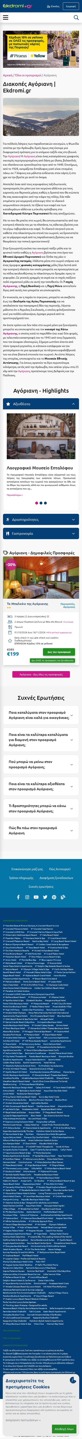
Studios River (61, 1099)
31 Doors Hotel (29, 1143)
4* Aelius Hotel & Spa (12, 1053)
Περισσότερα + (15, 494)
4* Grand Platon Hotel (54, 953)
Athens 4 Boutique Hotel (14, 1140)
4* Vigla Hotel (40, 1233)
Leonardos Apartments (60, 1040)
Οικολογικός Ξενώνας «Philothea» (45, 1071)
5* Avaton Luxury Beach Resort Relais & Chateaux (25, 1298)
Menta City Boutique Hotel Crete (18, 1261)
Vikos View (39, 1323)
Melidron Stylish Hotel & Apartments (46, 1320)
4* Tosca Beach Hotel (35, 947)
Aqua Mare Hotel (33, 1205)
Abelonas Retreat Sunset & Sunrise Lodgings (23, 1289)
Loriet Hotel (8, 1093)
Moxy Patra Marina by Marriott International (48, 1012)
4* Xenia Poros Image (35, 962)
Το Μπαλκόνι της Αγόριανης (50, 1065)
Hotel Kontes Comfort (13, 1205)
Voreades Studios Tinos (13, 1314)
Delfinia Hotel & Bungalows (15, 1239)
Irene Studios (60, 975)
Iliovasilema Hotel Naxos (65, 1242)
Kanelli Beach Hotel (12, 972)
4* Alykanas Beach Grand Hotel (37, 975)
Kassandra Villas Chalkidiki (15, 1320)
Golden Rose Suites (11, 1062)
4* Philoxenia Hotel (37, 997)
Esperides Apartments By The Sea (18, 1130)
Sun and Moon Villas (37, 1118)
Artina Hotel (8, 1090)
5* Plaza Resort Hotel (12, 1165)
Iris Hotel (30, 1046)
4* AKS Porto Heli (33, 953)
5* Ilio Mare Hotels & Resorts (16, 950)
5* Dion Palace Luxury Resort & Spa (45, 956)
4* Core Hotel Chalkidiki (64, 1087)
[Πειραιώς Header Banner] (41, 48)
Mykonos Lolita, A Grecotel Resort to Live (21, 1274)
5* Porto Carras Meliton (65, 972)
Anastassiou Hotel (30, 1109)
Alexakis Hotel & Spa (48, 1143)
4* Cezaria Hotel (61, 1031)
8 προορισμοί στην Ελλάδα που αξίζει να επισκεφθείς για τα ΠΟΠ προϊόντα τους (38, 1359)
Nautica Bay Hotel (40, 941)
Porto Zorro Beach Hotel (34, 981)
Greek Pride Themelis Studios (55, 1124)
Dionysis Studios (66, 1056)
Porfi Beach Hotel (30, 1255)
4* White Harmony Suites (14, 1221)
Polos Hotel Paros (55, 1158)
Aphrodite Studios (39, 1102)
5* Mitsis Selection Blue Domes (49, 1162)
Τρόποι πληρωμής (21, 878)
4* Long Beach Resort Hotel (63, 941)
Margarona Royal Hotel (55, 1000)
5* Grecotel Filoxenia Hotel (15, 928)
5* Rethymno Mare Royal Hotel (51, 1252)
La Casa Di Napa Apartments (15, 1115)
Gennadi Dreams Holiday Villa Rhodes (44, 1314)
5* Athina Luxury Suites (33, 1158)
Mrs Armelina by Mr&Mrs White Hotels (48, 1245)
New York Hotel (65, 1155)
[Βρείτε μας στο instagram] (27, 897)
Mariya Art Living (11, 1199)
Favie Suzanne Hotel (55, 1009)
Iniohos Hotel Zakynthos (14, 1236)
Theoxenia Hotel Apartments (16, 978)
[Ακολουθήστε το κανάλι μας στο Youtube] (36, 897)
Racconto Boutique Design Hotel (18, 1087)
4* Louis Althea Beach (38, 1277)
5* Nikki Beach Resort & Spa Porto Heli (20, 1018)
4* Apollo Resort (64, 1239)
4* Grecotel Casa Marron (42, 928)
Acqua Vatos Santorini (35, 1059)
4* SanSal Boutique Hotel (43, 1155)
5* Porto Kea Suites (42, 1152)
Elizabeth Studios (34, 1000)
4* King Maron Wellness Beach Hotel (19, 1096)
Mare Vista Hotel (10, 984)
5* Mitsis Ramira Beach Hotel (58, 1168)
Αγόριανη (14, 156)
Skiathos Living (10, 1084)
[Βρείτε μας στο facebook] (18, 897)
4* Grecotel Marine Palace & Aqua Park (44, 931)
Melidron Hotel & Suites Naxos (50, 1130)
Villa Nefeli (36, 1168)
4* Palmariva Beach (11, 981)
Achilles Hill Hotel (11, 1040)
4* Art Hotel (40, 1224)
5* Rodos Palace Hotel (40, 1006)
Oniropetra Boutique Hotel (49, 1021)
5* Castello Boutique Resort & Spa (18, 1177)
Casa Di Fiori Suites (54, 1230)
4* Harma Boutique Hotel (48, 1177)
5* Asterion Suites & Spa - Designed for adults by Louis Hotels (30, 1202)
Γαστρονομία (22, 533)
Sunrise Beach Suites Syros (39, 1242)
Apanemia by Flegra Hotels (15, 1015)
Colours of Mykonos (29, 1214)
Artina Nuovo (29, 1171)
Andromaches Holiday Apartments (56, 1214)
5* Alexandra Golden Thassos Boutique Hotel (48, 1028)
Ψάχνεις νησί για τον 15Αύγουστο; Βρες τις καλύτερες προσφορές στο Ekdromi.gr (39, 1372)
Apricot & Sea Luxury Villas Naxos (41, 1267)
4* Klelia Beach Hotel (12, 962)
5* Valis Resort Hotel (49, 934)
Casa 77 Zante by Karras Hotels (44, 1149)
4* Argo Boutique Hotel (36, 1165)
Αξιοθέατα (21, 404)
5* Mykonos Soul (10, 1218)
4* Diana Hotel (9, 1043)
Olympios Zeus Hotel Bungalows (51, 1133)
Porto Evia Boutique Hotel (15, 1006)
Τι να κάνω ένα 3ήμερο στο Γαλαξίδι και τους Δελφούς (27, 1365)
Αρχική (8, 75)
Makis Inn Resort (10, 1180)
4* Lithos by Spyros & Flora (41, 1221)
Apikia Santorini (33, 1211)
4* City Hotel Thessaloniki (14, 1056)
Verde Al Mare (62, 1146)
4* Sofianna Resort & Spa (14, 1277)
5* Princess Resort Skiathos (31, 1084)
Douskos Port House (12, 1034)
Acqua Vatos (34, 1112)
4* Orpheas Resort (11, 1255)
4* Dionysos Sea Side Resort (15, 1245)
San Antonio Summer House (56, 1115)
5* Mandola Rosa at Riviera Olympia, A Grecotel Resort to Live (31, 925)
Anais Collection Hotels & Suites (43, 1140)
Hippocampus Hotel (32, 1183)
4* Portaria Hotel (31, 1034)
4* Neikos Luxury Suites (29, 1043)
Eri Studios (39, 1180)
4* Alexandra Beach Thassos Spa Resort (49, 1074)
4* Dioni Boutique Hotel (14, 1028)
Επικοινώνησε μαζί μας (27, 869)
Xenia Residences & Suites (42, 1239)
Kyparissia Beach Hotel (51, 1109)
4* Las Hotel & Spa (11, 1109)
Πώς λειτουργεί (59, 869)
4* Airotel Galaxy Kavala (43, 1025)
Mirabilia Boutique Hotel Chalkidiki (38, 1077)
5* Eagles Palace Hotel (13, 1230)
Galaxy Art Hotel (43, 1087)
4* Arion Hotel (9, 959)
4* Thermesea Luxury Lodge (16, 1168)
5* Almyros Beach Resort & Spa (61, 1180)
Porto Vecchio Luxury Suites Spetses (19, 1301)
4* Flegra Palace (57, 1165)
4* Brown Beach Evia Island (44, 978)
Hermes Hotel (9, 1162)
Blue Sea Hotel (64, 1015)
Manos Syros (68, 1071)
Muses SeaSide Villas (62, 1006)
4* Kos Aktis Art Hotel (53, 1183)
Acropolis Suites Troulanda (15, 1149)
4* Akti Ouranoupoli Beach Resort (18, 1106)
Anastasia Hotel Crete (59, 1283)
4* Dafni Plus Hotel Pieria (46, 1264)
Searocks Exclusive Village (41, 1068)
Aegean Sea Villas (64, 1218)
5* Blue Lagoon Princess (50, 959)
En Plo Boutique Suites (13, 1211)
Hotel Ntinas (49, 1062)
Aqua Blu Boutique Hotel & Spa (35, 1199)
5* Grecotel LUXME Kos (13, 931)
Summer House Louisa (13, 1146)
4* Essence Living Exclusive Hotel (18, 1121)
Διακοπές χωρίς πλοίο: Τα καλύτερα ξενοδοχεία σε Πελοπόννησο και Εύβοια (37, 1356)
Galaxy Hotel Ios (31, 1124)
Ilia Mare (30, 1133)
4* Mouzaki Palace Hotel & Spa (37, 972)
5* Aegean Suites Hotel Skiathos (17, 1264)
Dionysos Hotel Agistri (54, 1205)
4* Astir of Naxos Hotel (28, 1227)
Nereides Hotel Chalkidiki (14, 1311)
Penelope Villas (10, 1214)
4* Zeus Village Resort (44, 1295)
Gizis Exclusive (25, 1162)
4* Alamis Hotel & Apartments (37, 1127)
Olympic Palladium (57, 1224)
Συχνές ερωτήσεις (41, 886)
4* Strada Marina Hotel (28, 1208)
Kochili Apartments (32, 1062)
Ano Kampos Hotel (11, 1143)
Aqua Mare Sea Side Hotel (55, 1090)
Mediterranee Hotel (46, 1106)
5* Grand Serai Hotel (57, 938)
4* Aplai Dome (9, 1189)
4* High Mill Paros (11, 1009)
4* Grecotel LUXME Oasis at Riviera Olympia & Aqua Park (28, 994)
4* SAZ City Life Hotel (61, 1003)
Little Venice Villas (52, 1274)
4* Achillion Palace (11, 1158)
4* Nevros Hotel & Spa (13, 1133)
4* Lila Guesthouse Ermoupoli (16, 1317)
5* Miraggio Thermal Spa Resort (36, 1031)
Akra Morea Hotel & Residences (17, 987)
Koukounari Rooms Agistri (29, 1093)
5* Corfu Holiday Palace (62, 969)
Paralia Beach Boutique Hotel (42, 1056)
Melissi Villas (9, 1227)
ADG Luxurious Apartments (56, 1037)
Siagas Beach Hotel (11, 975)
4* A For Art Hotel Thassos (15, 1068)
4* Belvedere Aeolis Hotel (29, 1090)
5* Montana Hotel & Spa (34, 938)
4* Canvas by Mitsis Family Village (18, 1186)
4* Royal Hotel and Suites (14, 1112)
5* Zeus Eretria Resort (13, 947)
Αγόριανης (10, 286)
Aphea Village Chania (58, 1292)
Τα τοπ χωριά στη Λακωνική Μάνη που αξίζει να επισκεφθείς (30, 1368)
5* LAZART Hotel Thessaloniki (39, 1146)
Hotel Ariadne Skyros (12, 1249)
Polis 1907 (40, 1261)
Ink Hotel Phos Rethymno (54, 1286)
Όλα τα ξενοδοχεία (11, 1330)
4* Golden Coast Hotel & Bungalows (52, 944)
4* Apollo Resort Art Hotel (15, 1071)
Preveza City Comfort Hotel (36, 1137)
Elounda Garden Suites (63, 1189)
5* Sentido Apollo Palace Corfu (17, 1174)
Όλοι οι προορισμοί (28, 75)
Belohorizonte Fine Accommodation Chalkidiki (24, 1292)
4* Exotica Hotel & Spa (58, 947)
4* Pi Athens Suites (11, 1127)
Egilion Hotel (35, 1037)
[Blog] (63, 897)
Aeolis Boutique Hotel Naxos (16, 1025)
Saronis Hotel (54, 1059)
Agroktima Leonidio (12, 1050)
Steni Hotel (36, 1115)
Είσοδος (54, 6)
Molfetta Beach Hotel (53, 1211)
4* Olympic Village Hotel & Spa (35, 969)
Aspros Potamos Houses (13, 1270)
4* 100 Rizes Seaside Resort (34, 1040)
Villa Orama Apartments (63, 1137)
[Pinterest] (54, 897)
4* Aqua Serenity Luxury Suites (17, 1283)
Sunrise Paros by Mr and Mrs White (18, 1252)
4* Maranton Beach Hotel (14, 956)
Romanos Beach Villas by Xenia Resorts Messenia (25, 1308)
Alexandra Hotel (65, 1106)
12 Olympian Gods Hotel (57, 984)
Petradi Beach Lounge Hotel (54, 1227)
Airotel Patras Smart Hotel (61, 1053)
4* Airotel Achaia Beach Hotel (45, 950)
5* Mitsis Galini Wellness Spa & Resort (20, 934)
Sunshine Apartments (13, 1059)
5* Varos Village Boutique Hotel (17, 1224)
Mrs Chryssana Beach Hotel (42, 1015)
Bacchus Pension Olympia (40, 1099)
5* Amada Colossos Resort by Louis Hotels (22, 1286)
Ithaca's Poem (63, 1077)
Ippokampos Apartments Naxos (17, 1233)
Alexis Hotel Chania (12, 1196)
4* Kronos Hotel (54, 962)
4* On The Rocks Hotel (35, 1249)
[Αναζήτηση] (76, 17)
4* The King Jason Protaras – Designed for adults (25, 1305)
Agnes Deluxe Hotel (12, 1137)
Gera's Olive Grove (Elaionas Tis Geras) (50, 1081)
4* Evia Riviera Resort (12, 953)
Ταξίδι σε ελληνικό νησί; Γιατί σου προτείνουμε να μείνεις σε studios (33, 1350)
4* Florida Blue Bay (27, 959)
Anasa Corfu (26, 1180)
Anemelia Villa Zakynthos (58, 1270)
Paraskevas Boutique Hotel (46, 1174)
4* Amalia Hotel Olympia (14, 1012)
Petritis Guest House (12, 1124)
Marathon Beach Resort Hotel (16, 1081)
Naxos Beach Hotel (11, 1183)
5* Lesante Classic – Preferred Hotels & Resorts (24, 1258)
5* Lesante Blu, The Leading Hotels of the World (49, 1236)
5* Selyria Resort (10, 969)
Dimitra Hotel (40, 1283)
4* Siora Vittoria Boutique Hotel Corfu (41, 1050)
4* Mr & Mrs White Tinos (32, 984)
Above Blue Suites (11, 1031)
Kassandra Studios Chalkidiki (46, 1317)
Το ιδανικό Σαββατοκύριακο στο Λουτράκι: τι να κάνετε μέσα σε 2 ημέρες (35, 1353)
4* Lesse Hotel (55, 981)
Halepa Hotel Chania (59, 1233)
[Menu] (5, 17)
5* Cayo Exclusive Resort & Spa (17, 1152)
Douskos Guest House (51, 1208)
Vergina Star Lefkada (45, 1121)
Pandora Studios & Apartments (17, 1295)
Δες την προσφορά (59, 652)
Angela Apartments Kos (13, 1242)
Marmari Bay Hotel (55, 1323)
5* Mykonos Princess (47, 1171)
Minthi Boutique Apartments (16, 1074)
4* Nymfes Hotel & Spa (13, 1000)
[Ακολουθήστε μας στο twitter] (45, 897)
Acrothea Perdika (11, 1077)
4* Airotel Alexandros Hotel (15, 1102)
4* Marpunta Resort (40, 1003)
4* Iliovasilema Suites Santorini (51, 1046)
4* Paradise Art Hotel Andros (16, 990)
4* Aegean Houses (34, 1230)
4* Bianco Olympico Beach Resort (18, 944)
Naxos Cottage (54, 1249)
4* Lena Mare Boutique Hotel (36, 1196)
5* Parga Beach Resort (53, 1112)
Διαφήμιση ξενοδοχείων (56, 878)
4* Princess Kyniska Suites (14, 1099)
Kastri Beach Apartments (54, 1311)
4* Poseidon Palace (11, 938)
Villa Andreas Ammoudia (14, 1118)
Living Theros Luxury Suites (50, 1193)
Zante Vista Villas (46, 1280)
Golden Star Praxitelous (33, 1009)
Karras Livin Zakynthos (13, 1267)
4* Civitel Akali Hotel (62, 1196)
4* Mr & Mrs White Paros (64, 1127)
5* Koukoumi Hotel (11, 1171)
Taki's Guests (35, 1311)
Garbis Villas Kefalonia (13, 1046)
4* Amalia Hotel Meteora (14, 1037)
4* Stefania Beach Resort (14, 997)
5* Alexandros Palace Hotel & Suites (19, 1193)
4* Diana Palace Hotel (52, 1034)
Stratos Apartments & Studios (16, 1155)
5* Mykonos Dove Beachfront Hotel (37, 1218)
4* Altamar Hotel (56, 997)
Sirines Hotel (62, 1025)
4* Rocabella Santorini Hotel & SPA (35, 1189)
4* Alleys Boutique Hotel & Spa (17, 1323)
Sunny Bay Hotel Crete (49, 1096)
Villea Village (9, 1208)
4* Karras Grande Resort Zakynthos (18, 1021)
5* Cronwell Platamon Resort (16, 941)
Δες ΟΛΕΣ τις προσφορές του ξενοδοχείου (52, 660)
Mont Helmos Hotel (52, 1043)
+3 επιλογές (68, 622)
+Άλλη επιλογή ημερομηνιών (59, 632)
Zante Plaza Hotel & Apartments (17, 965)
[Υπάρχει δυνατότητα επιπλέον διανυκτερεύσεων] (48, 616)
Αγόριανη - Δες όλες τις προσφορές (41, 674)
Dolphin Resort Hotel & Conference (19, 1280)
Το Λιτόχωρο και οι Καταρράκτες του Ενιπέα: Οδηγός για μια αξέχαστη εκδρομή (38, 1362)
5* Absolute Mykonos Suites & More (19, 1065)
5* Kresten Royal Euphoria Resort (51, 1186)
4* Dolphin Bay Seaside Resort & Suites (52, 965)
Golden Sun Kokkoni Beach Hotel (49, 987)
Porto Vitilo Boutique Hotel (15, 1003)
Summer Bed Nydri (35, 1270)
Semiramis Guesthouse (35, 1053)
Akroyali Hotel (47, 1018)
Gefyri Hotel (66, 1149)
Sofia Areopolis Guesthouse (62, 1308)
